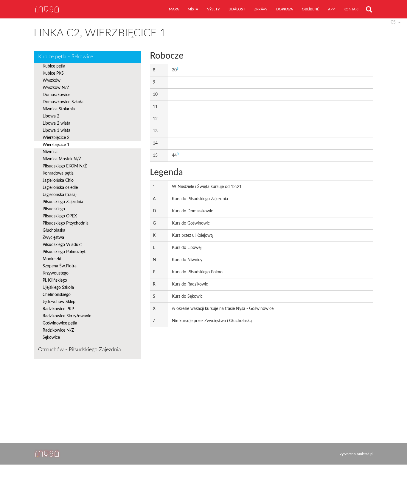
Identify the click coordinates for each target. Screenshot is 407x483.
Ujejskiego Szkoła (58, 288)
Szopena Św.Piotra (60, 266)
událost (237, 9)
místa (193, 9)
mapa (174, 9)
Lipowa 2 (51, 116)
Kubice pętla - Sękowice (65, 56)
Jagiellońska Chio (58, 180)
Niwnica (50, 152)
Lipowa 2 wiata (56, 123)
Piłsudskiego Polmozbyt (64, 252)
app (331, 9)
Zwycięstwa (53, 238)
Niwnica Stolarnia (59, 109)
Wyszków (51, 81)
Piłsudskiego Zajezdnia (63, 202)
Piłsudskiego (54, 209)
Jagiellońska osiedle (60, 188)
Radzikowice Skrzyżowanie (67, 316)
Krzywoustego (56, 273)
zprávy (260, 9)
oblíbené (310, 9)
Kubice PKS (53, 73)
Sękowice (51, 337)
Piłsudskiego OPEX (60, 216)
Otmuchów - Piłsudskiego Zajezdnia (79, 349)
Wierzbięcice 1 (56, 145)
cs (393, 22)
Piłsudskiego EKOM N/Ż (65, 166)
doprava (284, 9)
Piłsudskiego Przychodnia (65, 223)
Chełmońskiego (57, 295)
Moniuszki (52, 259)
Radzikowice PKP (58, 309)
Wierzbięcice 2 (56, 138)
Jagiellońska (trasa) (60, 195)
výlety (213, 9)
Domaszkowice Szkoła (63, 102)
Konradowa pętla (58, 173)
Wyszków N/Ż (56, 88)
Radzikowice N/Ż (58, 330)
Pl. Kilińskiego (55, 280)
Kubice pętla (54, 66)
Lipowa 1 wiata (56, 130)
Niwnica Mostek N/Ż (62, 159)
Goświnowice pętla (60, 323)
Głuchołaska (54, 230)
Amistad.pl (365, 454)
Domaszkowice (56, 95)
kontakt (352, 9)
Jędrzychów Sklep (59, 302)
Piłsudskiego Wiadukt (62, 245)
